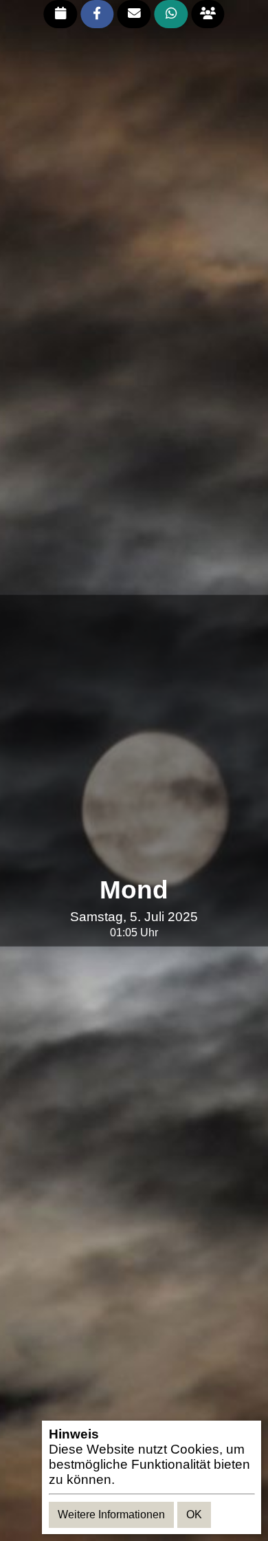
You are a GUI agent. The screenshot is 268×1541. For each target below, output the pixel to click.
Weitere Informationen (111, 1514)
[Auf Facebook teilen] (97, 14)
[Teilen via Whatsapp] (171, 14)
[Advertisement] (134, 735)
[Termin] (60, 14)
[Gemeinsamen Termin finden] (208, 14)
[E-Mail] (134, 14)
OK (194, 1514)
